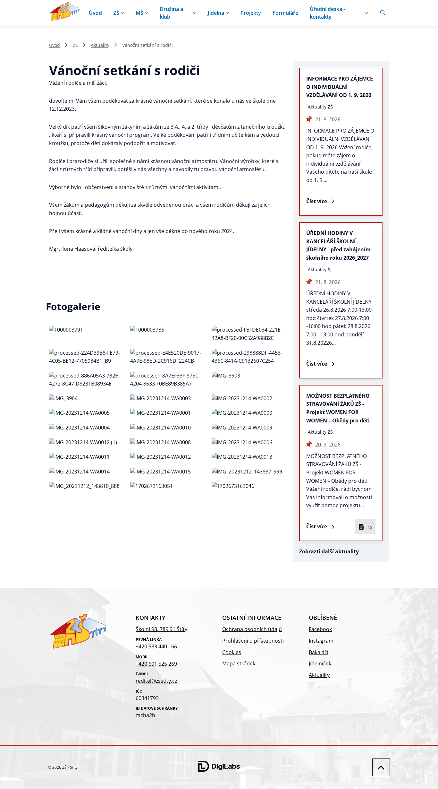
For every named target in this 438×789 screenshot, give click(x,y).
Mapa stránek (238, 663)
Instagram (321, 640)
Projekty (250, 12)
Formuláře (285, 12)
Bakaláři (318, 652)
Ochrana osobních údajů (252, 629)
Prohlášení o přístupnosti (253, 640)
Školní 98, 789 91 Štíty (161, 629)
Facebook (320, 629)
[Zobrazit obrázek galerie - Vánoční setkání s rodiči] (86, 334)
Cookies (231, 652)
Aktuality (100, 45)
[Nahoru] (379, 767)
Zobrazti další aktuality (329, 551)
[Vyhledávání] (383, 13)
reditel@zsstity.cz (156, 680)
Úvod (95, 12)
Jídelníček (320, 663)
